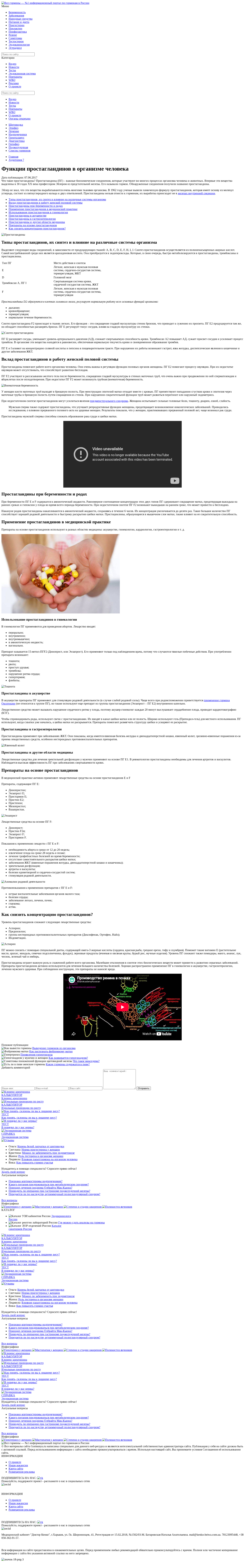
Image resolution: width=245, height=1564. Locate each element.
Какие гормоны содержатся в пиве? (68, 1064)
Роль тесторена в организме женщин (40, 1156)
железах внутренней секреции (196, 193)
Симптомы (15, 38)
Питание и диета (19, 22)
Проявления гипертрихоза (36, 1054)
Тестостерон (16, 41)
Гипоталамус (16, 137)
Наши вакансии (18, 1465)
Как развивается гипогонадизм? (68, 1057)
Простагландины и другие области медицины (37, 222)
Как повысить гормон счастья (34, 1162)
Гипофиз (14, 144)
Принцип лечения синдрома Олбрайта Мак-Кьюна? (40, 1187)
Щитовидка (16, 124)
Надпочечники (18, 134)
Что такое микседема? (86, 1061)
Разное (13, 34)
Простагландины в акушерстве (27, 215)
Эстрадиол (15, 47)
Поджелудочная (18, 147)
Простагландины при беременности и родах (36, 205)
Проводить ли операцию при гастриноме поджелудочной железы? (49, 1190)
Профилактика (18, 31)
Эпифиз (13, 127)
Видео (12, 63)
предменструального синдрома (109, 400)
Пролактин (15, 28)
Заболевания (16, 15)
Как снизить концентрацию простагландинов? (37, 228)
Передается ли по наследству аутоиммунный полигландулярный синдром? (54, 1194)
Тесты (12, 70)
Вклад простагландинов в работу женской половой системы (46, 202)
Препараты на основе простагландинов (33, 225)
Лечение (14, 131)
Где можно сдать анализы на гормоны (81, 1222)
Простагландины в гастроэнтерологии (32, 218)
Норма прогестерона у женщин (41, 1149)
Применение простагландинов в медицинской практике (43, 209)
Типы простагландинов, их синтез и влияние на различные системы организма (57, 199)
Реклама (14, 83)
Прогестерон (16, 25)
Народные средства (20, 18)
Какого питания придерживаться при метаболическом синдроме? (49, 1184)
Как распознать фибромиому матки (51, 1051)
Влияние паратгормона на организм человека (49, 1159)
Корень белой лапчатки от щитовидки (40, 1146)
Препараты (15, 76)
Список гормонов (19, 150)
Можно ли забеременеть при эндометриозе (48, 1152)
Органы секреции (19, 118)
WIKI (12, 80)
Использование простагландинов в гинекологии (38, 212)
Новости (14, 67)
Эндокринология (19, 44)
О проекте (15, 86)
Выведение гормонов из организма (54, 1048)
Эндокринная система (22, 73)
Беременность (17, 12)
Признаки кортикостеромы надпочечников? (35, 1181)
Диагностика (17, 140)
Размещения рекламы (22, 1471)
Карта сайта (16, 1468)
